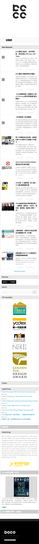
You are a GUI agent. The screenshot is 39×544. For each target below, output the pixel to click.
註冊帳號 (12, 282)
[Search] (34, 292)
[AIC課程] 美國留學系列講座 (25, 74)
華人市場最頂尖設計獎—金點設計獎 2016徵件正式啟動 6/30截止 (26, 140)
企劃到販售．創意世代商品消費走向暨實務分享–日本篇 (26, 232)
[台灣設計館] (19, 337)
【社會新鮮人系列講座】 (24, 117)
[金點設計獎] (19, 365)
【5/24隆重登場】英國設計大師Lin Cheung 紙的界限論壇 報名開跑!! (26, 96)
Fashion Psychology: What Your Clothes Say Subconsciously (19, 392)
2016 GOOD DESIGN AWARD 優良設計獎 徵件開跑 (26, 163)
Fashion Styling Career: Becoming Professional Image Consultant (20, 401)
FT (18, 538)
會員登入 (5, 282)
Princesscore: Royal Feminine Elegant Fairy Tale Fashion (17, 410)
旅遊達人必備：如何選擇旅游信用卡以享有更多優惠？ (16, 419)
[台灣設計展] (19, 308)
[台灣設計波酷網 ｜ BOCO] (7, 11)
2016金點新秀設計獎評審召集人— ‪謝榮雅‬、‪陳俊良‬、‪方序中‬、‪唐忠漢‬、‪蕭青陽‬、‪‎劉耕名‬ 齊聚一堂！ (26, 207)
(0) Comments (30, 69)
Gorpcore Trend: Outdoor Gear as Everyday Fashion (16, 405)
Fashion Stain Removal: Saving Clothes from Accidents (17, 396)
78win (18, 56)
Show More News (19, 271)
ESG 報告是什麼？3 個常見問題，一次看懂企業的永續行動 (18, 414)
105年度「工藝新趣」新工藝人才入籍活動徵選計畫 (26, 184)
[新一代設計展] (19, 323)
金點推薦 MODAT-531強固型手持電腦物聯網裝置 (26, 254)
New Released (7, 47)
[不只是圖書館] (19, 346)
